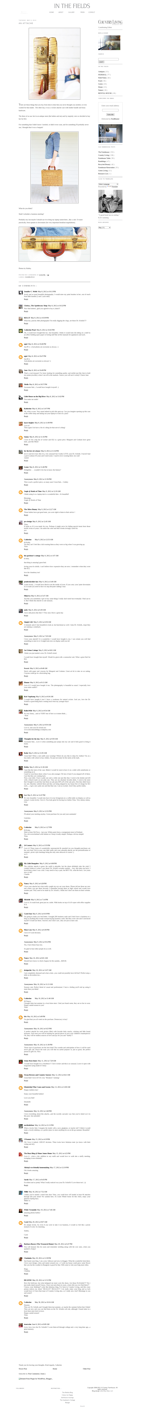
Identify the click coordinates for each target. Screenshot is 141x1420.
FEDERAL (102, 75)
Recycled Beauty (104, 164)
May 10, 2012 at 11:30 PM (43, 1045)
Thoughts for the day (32, 739)
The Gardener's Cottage (67, 1400)
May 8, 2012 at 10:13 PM (47, 291)
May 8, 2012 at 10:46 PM (37, 344)
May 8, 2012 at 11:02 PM (55, 396)
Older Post (86, 1369)
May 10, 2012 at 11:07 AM (41, 970)
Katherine (28, 409)
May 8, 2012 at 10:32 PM (57, 306)
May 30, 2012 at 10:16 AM (44, 1302)
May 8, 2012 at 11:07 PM (41, 409)
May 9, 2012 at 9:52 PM (42, 942)
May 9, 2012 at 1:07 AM (49, 556)
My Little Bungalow (31, 863)
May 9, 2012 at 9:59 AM (42, 725)
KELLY (27, 318)
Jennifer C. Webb (30, 291)
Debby (26, 767)
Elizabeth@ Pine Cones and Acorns (37, 1087)
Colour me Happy (67, 1395)
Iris (25, 1016)
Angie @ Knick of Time (33, 491)
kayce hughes (29, 423)
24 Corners (28, 845)
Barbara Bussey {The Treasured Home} (39, 1244)
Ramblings (30, 277)
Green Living (103, 171)
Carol (26, 1222)
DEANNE (28, 1280)
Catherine (28, 540)
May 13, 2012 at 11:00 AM (60, 1087)
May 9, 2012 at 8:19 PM (41, 914)
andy (26, 610)
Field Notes (102, 78)
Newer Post (23, 1369)
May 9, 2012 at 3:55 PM (41, 845)
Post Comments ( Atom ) (36, 1374)
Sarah (26, 1180)
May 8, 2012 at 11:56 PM (42, 479)
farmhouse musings (67, 1397)
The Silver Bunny (30, 509)
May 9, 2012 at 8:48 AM (38, 668)
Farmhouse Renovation (106, 167)
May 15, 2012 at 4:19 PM (41, 1139)
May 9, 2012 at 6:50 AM (42, 622)
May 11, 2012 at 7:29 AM (47, 1061)
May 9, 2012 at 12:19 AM (51, 491)
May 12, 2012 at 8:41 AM (61, 1075)
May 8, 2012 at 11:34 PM (50, 451)
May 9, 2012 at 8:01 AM (47, 650)
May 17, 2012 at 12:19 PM (59, 1167)
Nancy (26, 883)
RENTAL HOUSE (105, 93)
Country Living (103, 155)
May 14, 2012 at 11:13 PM (44, 1125)
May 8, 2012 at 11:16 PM (38, 437)
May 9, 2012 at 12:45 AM (41, 521)
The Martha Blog (67, 1392)
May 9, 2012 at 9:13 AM (38, 682)
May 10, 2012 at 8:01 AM (39, 958)
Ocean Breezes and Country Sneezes (37, 1075)
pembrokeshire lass (31, 582)
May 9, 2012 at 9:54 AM (41, 711)
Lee (25, 795)
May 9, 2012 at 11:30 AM (39, 767)
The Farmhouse (104, 152)
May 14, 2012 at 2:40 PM (43, 1111)
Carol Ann (28, 914)
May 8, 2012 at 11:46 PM (38, 467)
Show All (82, 1406)
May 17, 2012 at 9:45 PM (38, 1180)
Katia (26, 753)
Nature (100, 90)
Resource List (103, 174)
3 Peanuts (27, 1139)
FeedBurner (115, 119)
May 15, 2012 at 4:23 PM (61, 1153)
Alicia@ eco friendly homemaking (36, 1167)
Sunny (26, 437)
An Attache (26, 23)
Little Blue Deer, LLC (106, 1391)
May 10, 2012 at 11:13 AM (43, 984)
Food (100, 81)
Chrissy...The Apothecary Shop (35, 306)
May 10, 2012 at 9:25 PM (43, 1029)
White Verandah (30, 1210)
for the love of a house (32, 451)
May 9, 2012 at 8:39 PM (40, 930)
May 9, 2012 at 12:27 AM (47, 509)
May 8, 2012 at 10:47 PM (37, 356)
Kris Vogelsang (29, 696)
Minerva (27, 596)
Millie (26, 1192)
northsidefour (29, 1125)
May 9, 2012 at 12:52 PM (43, 811)
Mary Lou (28, 930)
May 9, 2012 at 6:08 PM (48, 863)
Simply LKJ (28, 622)
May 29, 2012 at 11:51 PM (41, 1280)
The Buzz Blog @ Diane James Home (38, 1153)
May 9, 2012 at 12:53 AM (44, 540)
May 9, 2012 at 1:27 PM (43, 827)
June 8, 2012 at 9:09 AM (40, 1324)
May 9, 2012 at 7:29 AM (42, 636)
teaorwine (27, 1324)
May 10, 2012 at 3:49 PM (36, 1016)
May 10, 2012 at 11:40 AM (44, 998)
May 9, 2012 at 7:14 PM (39, 900)
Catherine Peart (30, 330)
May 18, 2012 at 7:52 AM (38, 1192)
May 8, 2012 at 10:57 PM (38, 384)
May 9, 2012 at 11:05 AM (38, 753)
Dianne (26, 682)
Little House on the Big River (35, 396)
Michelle (27, 900)
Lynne (26, 467)
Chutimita (28, 1258)
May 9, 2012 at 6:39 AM (37, 610)
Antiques (101, 72)
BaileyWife (28, 711)
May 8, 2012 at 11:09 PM (43, 423)
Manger (67, 1402)
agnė (26, 344)
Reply (26, 299)
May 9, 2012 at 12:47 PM (36, 795)
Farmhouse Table (104, 158)
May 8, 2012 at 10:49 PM (37, 370)
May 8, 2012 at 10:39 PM (40, 318)
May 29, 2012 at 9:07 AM (38, 1222)
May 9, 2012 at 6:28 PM (38, 883)
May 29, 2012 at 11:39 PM (41, 1258)
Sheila (26, 384)
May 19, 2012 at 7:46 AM (46, 1210)
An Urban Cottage (31, 650)
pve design (28, 521)
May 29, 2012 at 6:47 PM (63, 1244)
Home (55, 1369)
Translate (114, 187)
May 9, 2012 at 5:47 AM (39, 596)
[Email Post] (47, 275)
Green (100, 84)
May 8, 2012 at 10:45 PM (46, 330)
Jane (26, 370)
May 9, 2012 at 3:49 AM (47, 582)
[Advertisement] (109, 242)
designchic (28, 970)
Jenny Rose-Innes (30, 1061)
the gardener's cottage (32, 556)
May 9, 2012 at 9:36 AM (44, 696)
